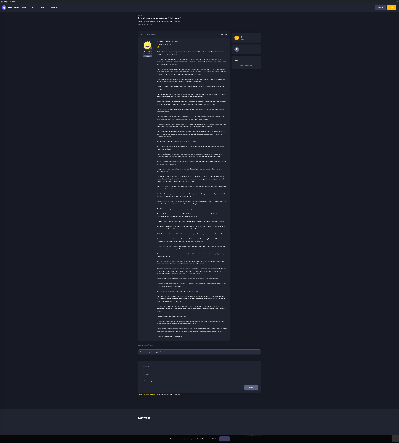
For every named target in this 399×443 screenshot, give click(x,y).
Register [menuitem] (12, 1)
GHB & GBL (152, 21)
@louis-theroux (147, 53)
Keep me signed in (150, 381)
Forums (140, 21)
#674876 (224, 34)
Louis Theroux (147, 51)
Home (24, 7)
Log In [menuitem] (6, 1)
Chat (43, 7)
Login (391, 7)
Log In (251, 387)
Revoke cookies (224, 439)
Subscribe (54, 7)
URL (158, 47)
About (33, 7)
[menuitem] (2, 1)
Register (380, 7)
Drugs (146, 21)
